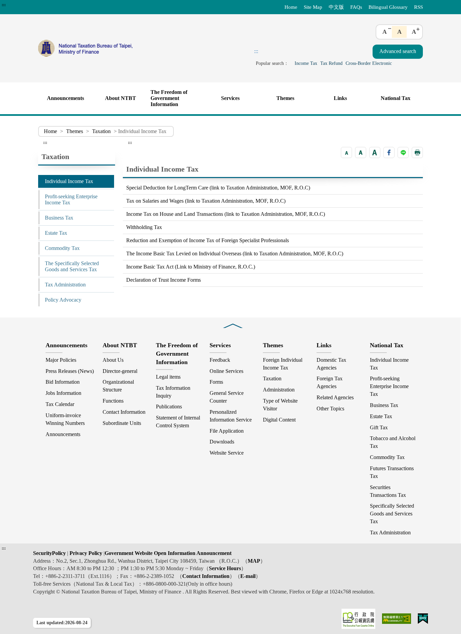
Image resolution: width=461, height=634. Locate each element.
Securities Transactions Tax (388, 491)
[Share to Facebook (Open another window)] (389, 152)
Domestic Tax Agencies (331, 364)
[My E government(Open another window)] (423, 618)
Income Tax (306, 63)
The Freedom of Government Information (169, 98)
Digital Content (279, 420)
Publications (169, 406)
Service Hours (225, 568)
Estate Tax (56, 233)
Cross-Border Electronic (369, 63)
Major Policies (61, 360)
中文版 (336, 7)
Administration (279, 389)
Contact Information (124, 412)
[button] (346, 152)
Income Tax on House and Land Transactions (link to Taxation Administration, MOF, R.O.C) (225, 214)
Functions (113, 401)
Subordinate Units (122, 423)
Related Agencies (335, 397)
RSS (418, 7)
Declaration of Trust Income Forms (163, 280)
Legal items (168, 377)
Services (230, 98)
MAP (254, 561)
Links (340, 98)
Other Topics (330, 408)
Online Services (226, 371)
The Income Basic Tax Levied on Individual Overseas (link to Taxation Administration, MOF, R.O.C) (234, 253)
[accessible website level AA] (396, 618)
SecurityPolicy (50, 553)
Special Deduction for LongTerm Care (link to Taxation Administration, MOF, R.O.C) (218, 188)
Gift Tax (379, 427)
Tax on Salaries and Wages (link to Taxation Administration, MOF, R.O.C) (206, 201)
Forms (216, 382)
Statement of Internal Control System (178, 421)
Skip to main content (24, 4)
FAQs (356, 7)
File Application (227, 431)
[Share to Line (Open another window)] (403, 152)
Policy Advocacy (63, 300)
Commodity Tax (62, 248)
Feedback (220, 360)
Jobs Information (63, 393)
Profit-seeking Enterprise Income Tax (71, 199)
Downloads (222, 442)
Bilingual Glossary (388, 7)
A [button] (384, 31)
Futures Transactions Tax (392, 472)
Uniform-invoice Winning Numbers (65, 419)
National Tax (395, 98)
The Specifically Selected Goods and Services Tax (72, 266)
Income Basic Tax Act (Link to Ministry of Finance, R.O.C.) (190, 267)
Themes (285, 98)
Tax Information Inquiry (173, 392)
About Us (113, 360)
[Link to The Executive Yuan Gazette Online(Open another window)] (358, 619)
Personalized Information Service (231, 416)
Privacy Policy (85, 553)
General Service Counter (227, 397)
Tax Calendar (60, 404)
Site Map (313, 7)
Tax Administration (65, 284)
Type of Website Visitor (280, 404)
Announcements (65, 98)
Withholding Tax (144, 227)
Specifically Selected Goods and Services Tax (392, 513)
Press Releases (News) (70, 371)
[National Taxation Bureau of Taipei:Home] (115, 48)
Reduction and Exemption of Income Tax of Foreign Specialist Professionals (207, 240)
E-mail (247, 576)
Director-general (120, 371)
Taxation (101, 131)
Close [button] (233, 321)
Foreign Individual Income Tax (282, 364)
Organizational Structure (118, 385)
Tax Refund (331, 63)
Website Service (227, 453)
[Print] (417, 152)
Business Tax (59, 218)
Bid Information (63, 382)
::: (4, 4)
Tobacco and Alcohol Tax (392, 442)
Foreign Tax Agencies (330, 382)
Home (290, 7)
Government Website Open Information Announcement (168, 553)
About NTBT (120, 98)
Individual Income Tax (69, 181)
